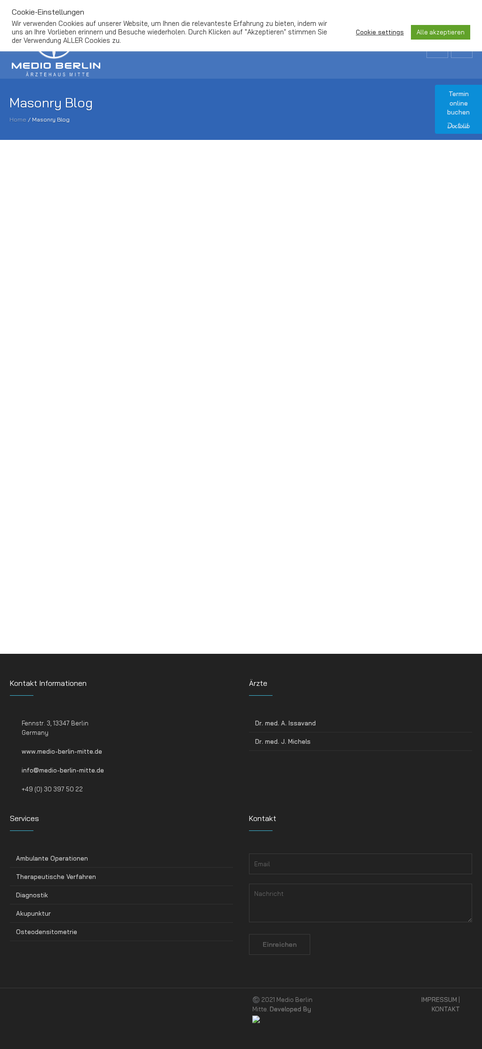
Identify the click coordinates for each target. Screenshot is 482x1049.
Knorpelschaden (346, 532)
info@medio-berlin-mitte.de (63, 770)
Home (17, 119)
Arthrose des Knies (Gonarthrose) (226, 533)
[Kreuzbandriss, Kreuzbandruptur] (382, 217)
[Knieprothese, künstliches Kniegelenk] (76, 459)
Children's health (400, 371)
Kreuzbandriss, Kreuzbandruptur (377, 291)
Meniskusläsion (191, 291)
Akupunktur (33, 913)
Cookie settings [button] (380, 32)
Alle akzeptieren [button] (441, 32)
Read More (25, 343)
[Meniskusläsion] (229, 217)
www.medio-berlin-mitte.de (62, 751)
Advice (79, 371)
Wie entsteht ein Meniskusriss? (68, 291)
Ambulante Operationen (52, 858)
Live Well (81, 624)
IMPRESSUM (439, 999)
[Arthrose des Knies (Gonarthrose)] (229, 459)
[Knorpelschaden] (382, 459)
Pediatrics (237, 622)
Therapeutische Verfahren (56, 876)
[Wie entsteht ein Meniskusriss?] (76, 217)
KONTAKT (446, 1009)
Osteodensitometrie (46, 931)
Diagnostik (32, 895)
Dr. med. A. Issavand (285, 723)
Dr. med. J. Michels (283, 741)
